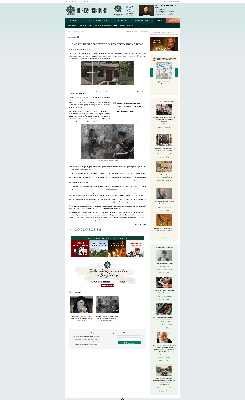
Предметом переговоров (93, 217)
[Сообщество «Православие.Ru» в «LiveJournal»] (78, 1)
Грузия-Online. (111, 189)
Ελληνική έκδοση (131, 7)
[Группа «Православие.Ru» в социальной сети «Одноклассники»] (69, 1)
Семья (115, 25)
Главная (69, 31)
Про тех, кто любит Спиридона (164, 290)
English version (131, 14)
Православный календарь (118, 14)
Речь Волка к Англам (164, 175)
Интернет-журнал (120, 20)
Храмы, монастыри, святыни (102, 25)
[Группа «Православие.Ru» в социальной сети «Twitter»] (75, 1)
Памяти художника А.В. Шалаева (164, 201)
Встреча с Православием (98, 20)
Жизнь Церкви (71, 25)
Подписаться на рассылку (173, 1)
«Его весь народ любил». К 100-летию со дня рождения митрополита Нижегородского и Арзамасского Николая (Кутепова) (164, 348)
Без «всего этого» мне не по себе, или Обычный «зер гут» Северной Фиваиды (164, 119)
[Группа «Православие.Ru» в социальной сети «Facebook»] (72, 1)
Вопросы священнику (141, 20)
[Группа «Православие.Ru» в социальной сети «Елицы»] (84, 1)
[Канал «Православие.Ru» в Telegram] (87, 1)
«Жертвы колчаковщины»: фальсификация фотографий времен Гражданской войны (164, 380)
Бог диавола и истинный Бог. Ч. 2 (164, 148)
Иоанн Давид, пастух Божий (164, 264)
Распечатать (145, 31)
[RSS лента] (93, 1)
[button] (144, 16)
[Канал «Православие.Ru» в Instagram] (90, 1)
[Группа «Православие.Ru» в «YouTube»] (81, 1)
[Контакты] (96, 1)
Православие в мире (84, 25)
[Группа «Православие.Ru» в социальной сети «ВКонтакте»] (66, 1)
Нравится (73, 37)
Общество (122, 25)
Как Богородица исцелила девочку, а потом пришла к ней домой (164, 318)
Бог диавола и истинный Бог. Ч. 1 (164, 228)
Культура (130, 25)
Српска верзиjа (131, 10)
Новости (159, 20)
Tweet (68, 37)
